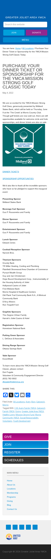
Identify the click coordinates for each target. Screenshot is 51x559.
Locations (11, 489)
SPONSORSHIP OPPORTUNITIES (18, 178)
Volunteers (7, 421)
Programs (11, 497)
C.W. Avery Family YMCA (25, 408)
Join (13, 32)
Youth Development (21, 421)
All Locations (19, 402)
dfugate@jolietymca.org (13, 382)
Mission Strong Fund (25, 415)
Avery (28, 402)
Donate (36, 32)
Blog (33, 402)
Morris (5, 405)
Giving (18, 411)
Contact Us (12, 509)
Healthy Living (9, 415)
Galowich (40, 402)
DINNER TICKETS (11, 172)
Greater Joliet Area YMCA (25, 9)
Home (9, 480)
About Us (11, 485)
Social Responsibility (29, 418)
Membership (12, 493)
